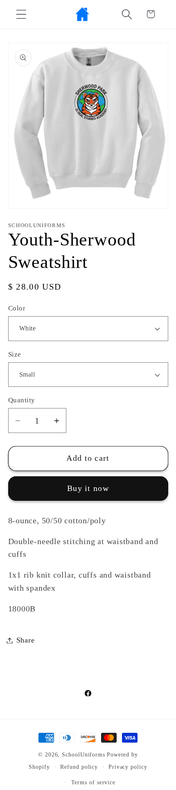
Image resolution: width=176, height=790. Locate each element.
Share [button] (25, 640)
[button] (21, 14)
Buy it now (88, 488)
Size (14, 354)
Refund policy (79, 766)
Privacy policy (127, 766)
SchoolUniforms (83, 754)
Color (17, 308)
